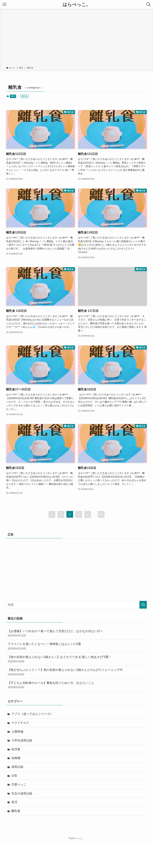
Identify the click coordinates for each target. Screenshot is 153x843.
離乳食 (15, 810)
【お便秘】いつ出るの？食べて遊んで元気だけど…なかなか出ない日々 (55, 633)
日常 (14, 775)
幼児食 (15, 749)
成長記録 (17, 766)
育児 (13, 96)
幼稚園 (15, 758)
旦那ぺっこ (18, 784)
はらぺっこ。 (76, 4)
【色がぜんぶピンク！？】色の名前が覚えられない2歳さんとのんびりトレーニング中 (65, 672)
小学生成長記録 (21, 740)
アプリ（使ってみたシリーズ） (32, 713)
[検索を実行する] (143, 605)
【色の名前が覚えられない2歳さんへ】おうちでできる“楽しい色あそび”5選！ (59, 659)
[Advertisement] (76, 38)
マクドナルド (20, 722)
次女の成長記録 (21, 793)
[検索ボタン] (148, 4)
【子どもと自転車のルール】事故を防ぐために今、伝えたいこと (51, 685)
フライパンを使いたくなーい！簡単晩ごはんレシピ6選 (44, 646)
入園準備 (17, 731)
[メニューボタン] (4, 4)
